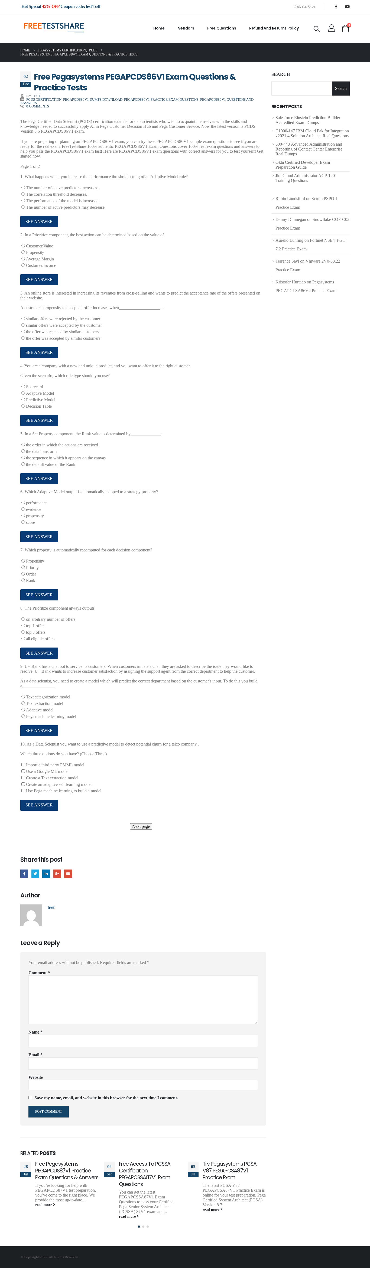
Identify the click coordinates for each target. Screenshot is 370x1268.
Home (159, 28)
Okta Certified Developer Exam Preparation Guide (302, 164)
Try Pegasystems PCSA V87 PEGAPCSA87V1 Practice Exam (230, 1170)
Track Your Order (305, 6)
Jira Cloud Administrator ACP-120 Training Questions (305, 178)
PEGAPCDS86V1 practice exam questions (161, 100)
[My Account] (331, 28)
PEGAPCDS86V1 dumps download (92, 100)
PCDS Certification (43, 100)
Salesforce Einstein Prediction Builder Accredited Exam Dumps (307, 120)
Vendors (186, 28)
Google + (57, 873)
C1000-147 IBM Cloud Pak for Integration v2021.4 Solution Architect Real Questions (312, 133)
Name (35, 1032)
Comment (39, 972)
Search (280, 74)
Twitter (35, 873)
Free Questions (221, 28)
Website (35, 1077)
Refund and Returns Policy (273, 28)
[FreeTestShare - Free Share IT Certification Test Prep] (54, 28)
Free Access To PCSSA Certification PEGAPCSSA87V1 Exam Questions (144, 1174)
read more (44, 1204)
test (36, 96)
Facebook (24, 873)
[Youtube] (347, 6)
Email (68, 873)
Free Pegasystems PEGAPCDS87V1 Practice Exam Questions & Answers (66, 1170)
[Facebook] (336, 6)
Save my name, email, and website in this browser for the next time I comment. (106, 1098)
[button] (139, 1226)
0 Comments (37, 106)
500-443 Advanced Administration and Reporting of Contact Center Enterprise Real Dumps (308, 149)
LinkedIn (46, 873)
